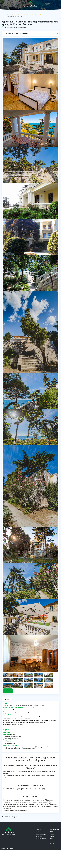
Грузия (51, 838)
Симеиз (42, 14)
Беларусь (52, 836)
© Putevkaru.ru (4, 848)
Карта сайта (52, 843)
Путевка (12, 848)
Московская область (41, 838)
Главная (4, 14)
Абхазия (52, 831)
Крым (37, 831)
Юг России (14, 14)
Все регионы (53, 840)
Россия (8, 14)
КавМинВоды (39, 836)
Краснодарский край (41, 834)
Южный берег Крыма (33, 14)
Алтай (37, 840)
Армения (52, 834)
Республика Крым (22, 14)
